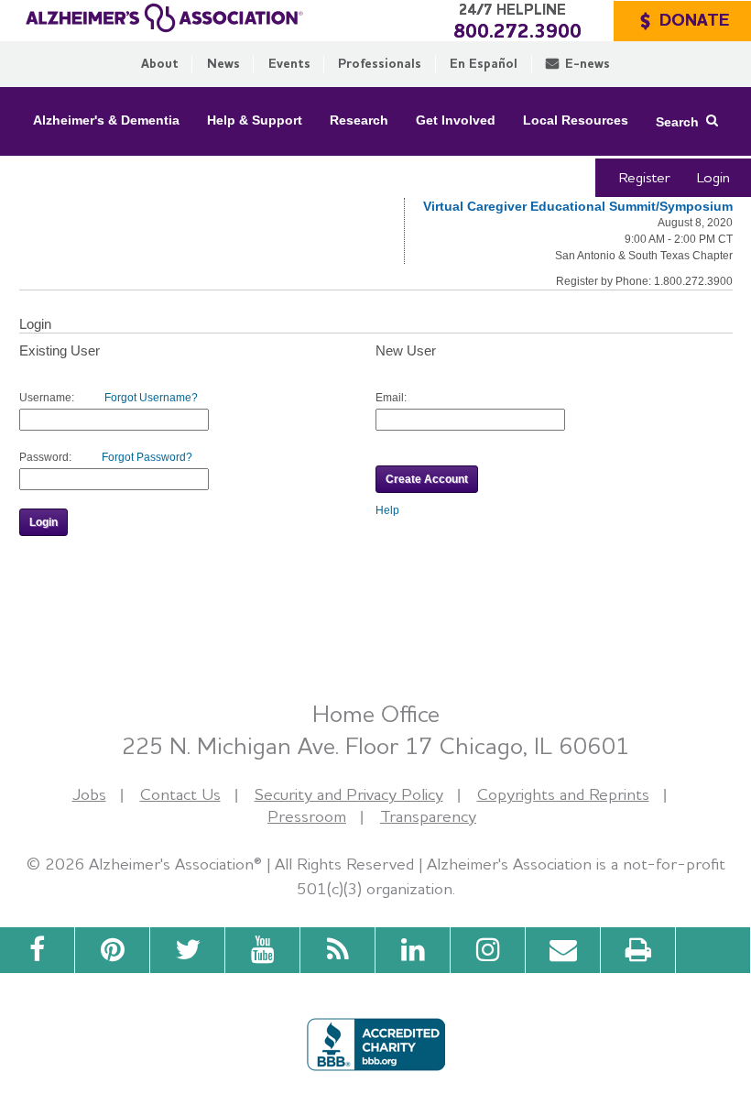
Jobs (89, 794)
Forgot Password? (147, 457)
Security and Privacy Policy (349, 794)
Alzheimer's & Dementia (106, 120)
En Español (483, 63)
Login (713, 177)
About (160, 63)
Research (359, 120)
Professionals (379, 63)
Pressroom (306, 816)
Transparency (428, 816)
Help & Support (254, 120)
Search (677, 121)
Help (387, 510)
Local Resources (575, 120)
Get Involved (455, 120)
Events (289, 63)
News (223, 63)
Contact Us (180, 794)
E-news (587, 63)
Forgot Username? (151, 397)
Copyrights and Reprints (563, 794)
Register (644, 177)
